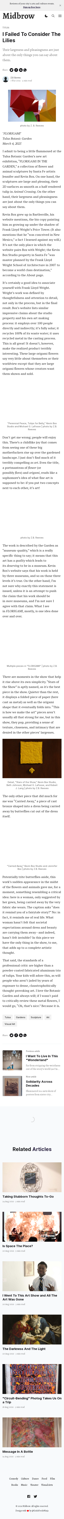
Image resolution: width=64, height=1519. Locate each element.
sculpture (36, 1017)
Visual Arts (47, 1485)
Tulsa (5, 27)
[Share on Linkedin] (20, 70)
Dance (35, 1478)
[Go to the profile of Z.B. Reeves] (5, 79)
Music (24, 1485)
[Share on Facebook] (16, 70)
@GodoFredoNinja (40, 1510)
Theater (34, 1485)
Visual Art (10, 1024)
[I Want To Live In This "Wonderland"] (12, 1060)
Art (47, 1017)
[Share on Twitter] (11, 70)
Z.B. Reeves (16, 77)
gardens (20, 1017)
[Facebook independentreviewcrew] (29, 1496)
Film (52, 1478)
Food (44, 1478)
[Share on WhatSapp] (25, 70)
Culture (25, 1478)
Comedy (13, 1478)
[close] (60, 5)
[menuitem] (13, 1479)
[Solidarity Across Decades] (12, 1086)
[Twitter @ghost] (35, 1496)
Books (14, 1485)
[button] (46, 16)
